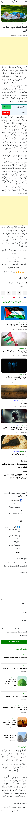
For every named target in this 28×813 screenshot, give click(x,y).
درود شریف (19, 807)
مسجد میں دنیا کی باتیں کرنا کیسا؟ (9, 736)
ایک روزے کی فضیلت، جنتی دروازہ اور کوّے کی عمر (9, 722)
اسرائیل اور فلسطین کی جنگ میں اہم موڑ (15, 351)
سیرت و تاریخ (21, 24)
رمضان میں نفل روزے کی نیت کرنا (15, 668)
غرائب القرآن (22, 425)
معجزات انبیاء (16, 24)
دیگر (23, 655)
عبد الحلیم (23, 660)
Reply (20, 521)
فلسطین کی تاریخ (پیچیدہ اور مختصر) (16, 325)
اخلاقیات (12, 733)
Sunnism (8, 811)
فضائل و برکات (11, 677)
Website (24, 621)
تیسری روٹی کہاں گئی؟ (19, 453)
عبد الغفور (13, 35)
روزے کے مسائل (11, 718)
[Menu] (26, 2)
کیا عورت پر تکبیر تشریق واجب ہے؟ (14, 657)
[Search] (2, 2)
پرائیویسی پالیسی (13, 807)
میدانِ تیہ (23, 403)
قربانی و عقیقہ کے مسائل (19, 705)
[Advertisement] (14, 51)
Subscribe (6, 113)
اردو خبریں (24, 807)
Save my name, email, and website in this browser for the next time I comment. (14, 632)
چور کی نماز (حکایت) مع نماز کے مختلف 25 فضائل (16, 378)
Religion (3, 811)
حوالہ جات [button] (23, 278)
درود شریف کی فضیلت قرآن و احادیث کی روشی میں (10, 682)
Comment (23, 572)
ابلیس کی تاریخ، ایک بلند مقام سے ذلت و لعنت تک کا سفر (15, 428)
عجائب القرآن (16, 401)
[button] (20, 246)
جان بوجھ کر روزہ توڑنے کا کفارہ (16, 696)
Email (24, 612)
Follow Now (6, 107)
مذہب (14, 1)
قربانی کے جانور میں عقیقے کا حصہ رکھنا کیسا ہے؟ (15, 708)
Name (24, 604)
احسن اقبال (17, 527)
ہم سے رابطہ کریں (15, 811)
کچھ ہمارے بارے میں (5, 807)
